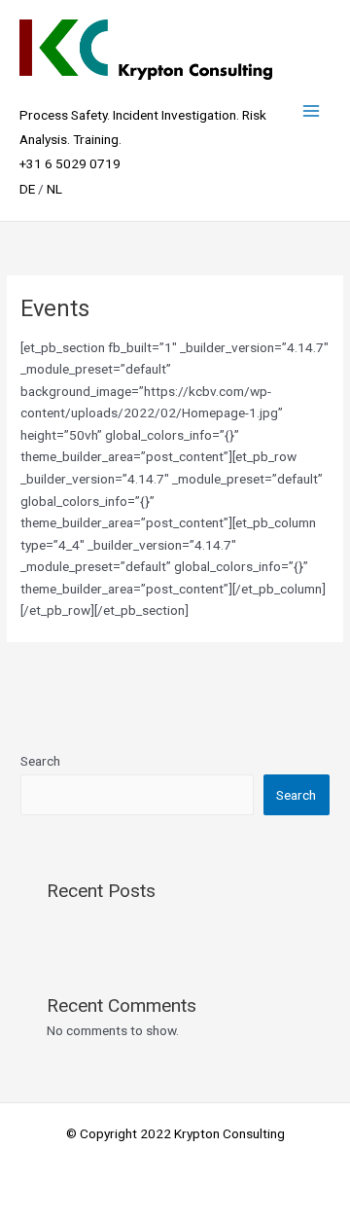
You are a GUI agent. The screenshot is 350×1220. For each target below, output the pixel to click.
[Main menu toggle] (312, 110)
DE (27, 189)
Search (40, 761)
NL (54, 189)
